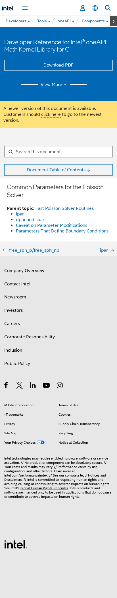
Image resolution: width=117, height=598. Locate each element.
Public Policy (17, 363)
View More (51, 84)
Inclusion (13, 350)
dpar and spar (30, 220)
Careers (12, 323)
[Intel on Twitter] (19, 386)
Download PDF (58, 65)
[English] (95, 8)
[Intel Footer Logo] (15, 544)
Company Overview (24, 271)
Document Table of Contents (56, 170)
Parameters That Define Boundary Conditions (62, 231)
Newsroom (15, 297)
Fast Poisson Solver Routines (64, 208)
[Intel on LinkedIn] (33, 386)
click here (51, 114)
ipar (20, 214)
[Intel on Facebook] (6, 386)
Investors (13, 310)
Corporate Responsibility (29, 337)
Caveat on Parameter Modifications (51, 225)
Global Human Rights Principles (44, 488)
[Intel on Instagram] (60, 386)
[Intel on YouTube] (46, 386)
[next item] (113, 21)
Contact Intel (17, 284)
